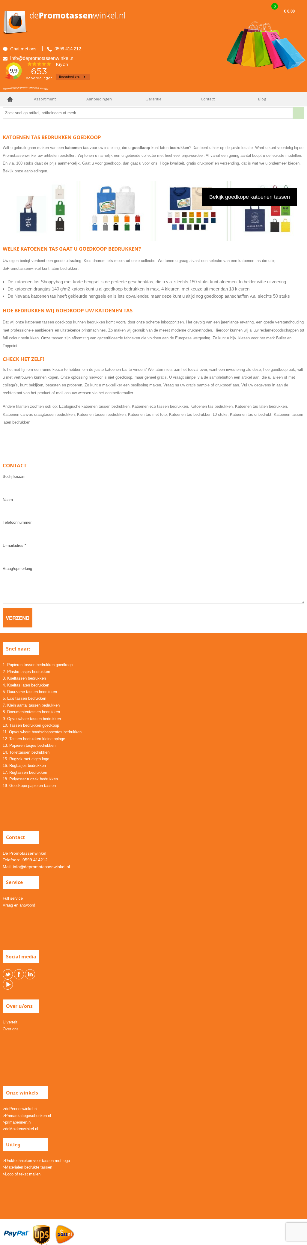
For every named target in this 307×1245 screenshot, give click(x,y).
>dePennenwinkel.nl (20, 1109)
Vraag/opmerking (17, 568)
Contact (208, 99)
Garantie (153, 99)
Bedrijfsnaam (14, 476)
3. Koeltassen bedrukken (24, 678)
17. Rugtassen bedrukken (25, 772)
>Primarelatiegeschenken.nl (27, 1115)
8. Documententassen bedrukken (31, 712)
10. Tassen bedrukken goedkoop (31, 725)
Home (10, 99)
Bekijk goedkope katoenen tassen (249, 197)
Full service (13, 898)
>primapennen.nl (17, 1122)
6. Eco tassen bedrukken (24, 698)
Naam (8, 499)
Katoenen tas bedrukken (211, 406)
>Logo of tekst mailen (21, 1174)
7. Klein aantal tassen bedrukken (31, 705)
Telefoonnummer (17, 522)
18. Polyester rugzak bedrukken (30, 779)
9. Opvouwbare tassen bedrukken (32, 718)
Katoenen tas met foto (147, 414)
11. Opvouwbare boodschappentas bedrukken (42, 732)
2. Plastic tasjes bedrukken (26, 671)
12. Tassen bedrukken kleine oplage (34, 739)
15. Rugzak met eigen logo (26, 759)
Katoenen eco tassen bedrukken (160, 406)
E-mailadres (14, 545)
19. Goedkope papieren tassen (29, 785)
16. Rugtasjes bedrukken (24, 765)
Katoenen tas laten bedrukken (261, 406)
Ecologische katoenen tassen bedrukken (94, 406)
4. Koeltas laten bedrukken (26, 685)
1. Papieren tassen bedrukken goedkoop (38, 665)
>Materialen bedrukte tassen (27, 1167)
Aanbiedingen (99, 99)
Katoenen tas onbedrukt (250, 414)
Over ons (11, 1029)
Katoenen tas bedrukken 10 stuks (198, 414)
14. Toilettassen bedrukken (26, 752)
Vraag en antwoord (19, 905)
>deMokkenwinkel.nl (20, 1129)
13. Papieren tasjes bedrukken (29, 745)
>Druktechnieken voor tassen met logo (36, 1160)
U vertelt (10, 1022)
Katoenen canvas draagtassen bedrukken (39, 414)
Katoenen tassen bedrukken (101, 414)
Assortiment (45, 99)
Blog (262, 99)
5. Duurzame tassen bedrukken (30, 692)
